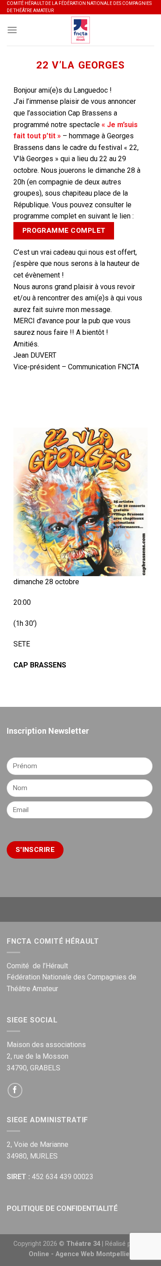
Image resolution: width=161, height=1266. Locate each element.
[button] (80, 378)
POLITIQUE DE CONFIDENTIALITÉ (62, 1208)
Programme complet (64, 231)
